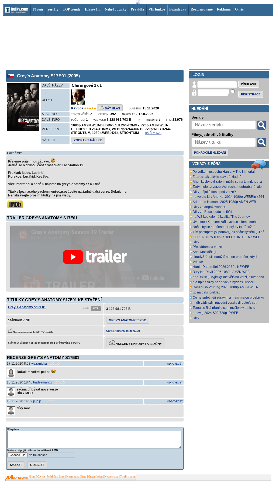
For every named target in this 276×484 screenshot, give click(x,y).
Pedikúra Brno (56, 476)
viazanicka (39, 363)
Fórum (38, 9)
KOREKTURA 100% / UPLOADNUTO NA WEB (226, 237)
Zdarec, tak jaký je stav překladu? (217, 177)
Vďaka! (198, 262)
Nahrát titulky (115, 9)
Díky (196, 242)
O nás (239, 9)
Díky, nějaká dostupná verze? (214, 192)
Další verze (153, 133)
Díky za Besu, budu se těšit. (213, 212)
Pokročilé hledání (210, 152)
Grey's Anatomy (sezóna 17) (123, 331)
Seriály (52, 9)
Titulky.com (127, 476)
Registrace (250, 94)
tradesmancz (42, 382)
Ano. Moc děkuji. (205, 252)
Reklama (224, 9)
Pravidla (137, 9)
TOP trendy (72, 9)
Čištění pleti (95, 476)
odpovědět (175, 363)
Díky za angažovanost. (209, 207)
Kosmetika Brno (76, 476)
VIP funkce (157, 9)
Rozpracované (202, 9)
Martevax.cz (17, 477)
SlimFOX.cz (37, 476)
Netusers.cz (111, 476)
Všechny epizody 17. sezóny (138, 343)
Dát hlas (112, 108)
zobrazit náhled (88, 140)
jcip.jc (37, 401)
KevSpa (77, 108)
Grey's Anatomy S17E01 (27, 307)
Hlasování (93, 9)
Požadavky (177, 9)
